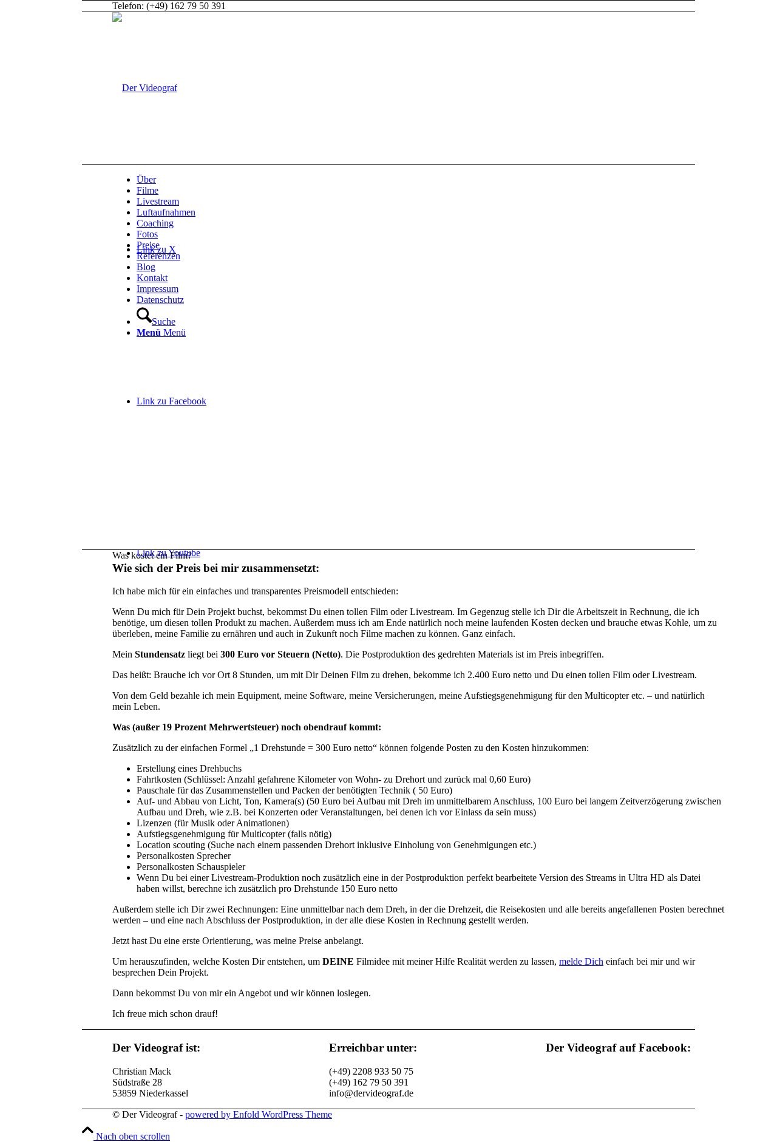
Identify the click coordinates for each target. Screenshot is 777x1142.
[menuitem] (431, 179)
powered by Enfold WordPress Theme (258, 1114)
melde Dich (581, 961)
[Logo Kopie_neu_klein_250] (144, 88)
